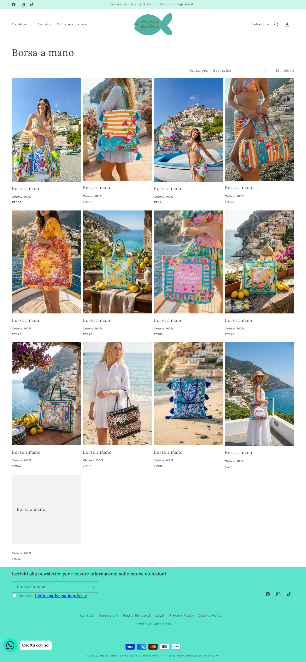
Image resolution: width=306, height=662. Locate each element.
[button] (21, 24)
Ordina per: (198, 70)
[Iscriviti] (92, 586)
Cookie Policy (210, 615)
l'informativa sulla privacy (61, 595)
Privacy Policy (181, 615)
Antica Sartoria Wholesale (118, 655)
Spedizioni (108, 615)
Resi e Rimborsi (136, 615)
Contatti (87, 615)
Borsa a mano (26, 188)
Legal (159, 615)
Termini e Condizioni (153, 624)
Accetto (52, 595)
